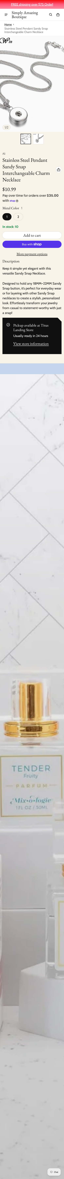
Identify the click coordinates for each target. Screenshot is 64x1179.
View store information (31, 343)
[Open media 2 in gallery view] (38, 139)
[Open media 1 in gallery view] (26, 139)
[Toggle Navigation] (6, 14)
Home (8, 24)
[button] (50, 14)
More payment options (32, 254)
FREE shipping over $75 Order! (32, 4)
